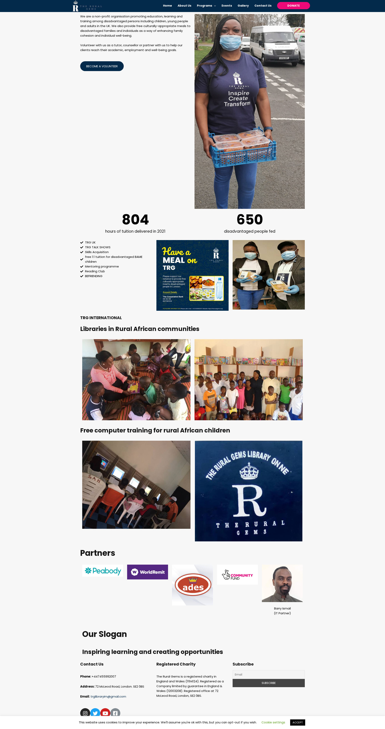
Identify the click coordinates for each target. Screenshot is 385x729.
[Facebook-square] (115, 713)
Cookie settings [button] (273, 722)
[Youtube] (105, 713)
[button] (102, 66)
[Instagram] (85, 713)
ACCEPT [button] (298, 722)
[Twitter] (95, 713)
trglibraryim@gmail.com (109, 696)
